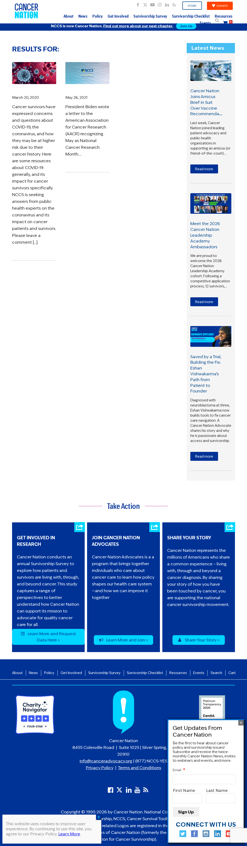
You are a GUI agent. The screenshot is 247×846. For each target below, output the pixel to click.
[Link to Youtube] (152, 3)
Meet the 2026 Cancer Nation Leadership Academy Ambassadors (205, 235)
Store (192, 5)
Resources (224, 17)
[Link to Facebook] (137, 3)
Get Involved (118, 17)
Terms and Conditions (139, 767)
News (83, 17)
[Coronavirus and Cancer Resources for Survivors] (34, 73)
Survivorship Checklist (191, 17)
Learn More (69, 834)
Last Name (217, 790)
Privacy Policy (99, 767)
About (68, 17)
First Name (184, 790)
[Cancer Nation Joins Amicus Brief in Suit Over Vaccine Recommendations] (210, 70)
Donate (222, 5)
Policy (97, 17)
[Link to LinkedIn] (166, 3)
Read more (204, 169)
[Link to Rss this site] (174, 3)
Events (205, 23)
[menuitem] (192, 6)
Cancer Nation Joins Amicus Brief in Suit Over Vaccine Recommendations (209, 102)
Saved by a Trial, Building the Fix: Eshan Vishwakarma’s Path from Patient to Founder (205, 374)
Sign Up (186, 812)
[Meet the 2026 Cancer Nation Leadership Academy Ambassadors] (210, 203)
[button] (217, 20)
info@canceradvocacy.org (106, 761)
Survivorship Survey (150, 17)
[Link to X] (145, 3)
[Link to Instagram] (159, 3)
